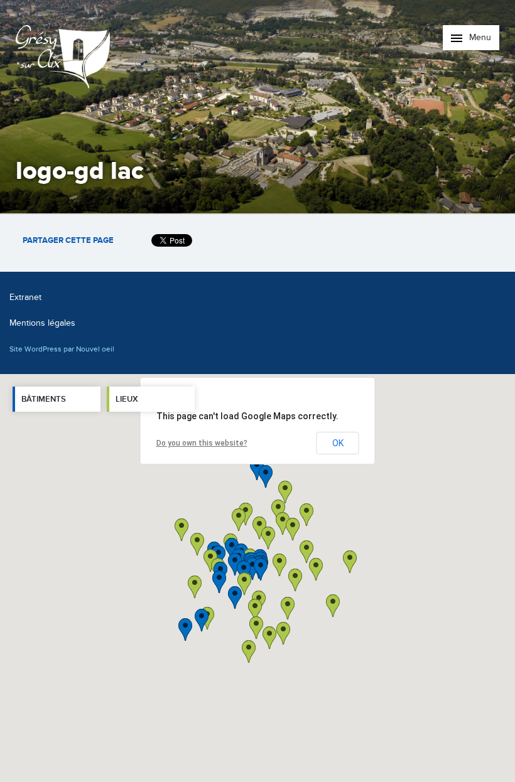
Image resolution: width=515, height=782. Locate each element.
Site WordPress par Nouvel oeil (61, 349)
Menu (479, 37)
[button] (295, 580)
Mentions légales (42, 323)
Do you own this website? (201, 443)
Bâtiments (43, 399)
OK (338, 443)
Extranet (25, 297)
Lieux (127, 399)
